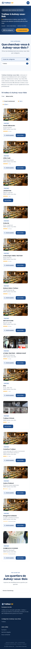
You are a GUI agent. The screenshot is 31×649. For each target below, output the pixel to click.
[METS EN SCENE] (15, 310)
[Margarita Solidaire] (15, 505)
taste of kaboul (8, 483)
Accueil (3, 26)
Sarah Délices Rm (9, 126)
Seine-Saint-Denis (11, 26)
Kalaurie (6, 223)
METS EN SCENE (8, 321)
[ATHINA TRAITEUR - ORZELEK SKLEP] (15, 342)
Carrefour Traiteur (9, 449)
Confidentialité (21, 642)
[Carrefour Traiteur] (15, 438)
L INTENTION (7, 191)
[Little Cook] (15, 147)
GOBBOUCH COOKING (10, 548)
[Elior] (15, 375)
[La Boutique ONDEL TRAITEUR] (15, 245)
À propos (4, 630)
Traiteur (8, 3)
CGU (16, 642)
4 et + (21, 101)
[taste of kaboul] (15, 472)
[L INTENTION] (15, 180)
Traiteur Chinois (8, 418)
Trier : (3, 96)
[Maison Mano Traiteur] (15, 277)
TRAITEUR (6, 123)
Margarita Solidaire (10, 516)
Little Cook (6, 158)
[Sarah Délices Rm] (15, 115)
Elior (4, 386)
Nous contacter (6, 634)
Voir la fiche (20, 135)
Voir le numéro (10, 135)
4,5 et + (6, 104)
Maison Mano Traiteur (10, 288)
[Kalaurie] (15, 212)
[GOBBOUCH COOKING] (15, 537)
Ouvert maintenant (9, 101)
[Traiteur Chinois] (15, 407)
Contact (24, 644)
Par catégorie (9, 30)
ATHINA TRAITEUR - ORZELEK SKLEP (14, 353)
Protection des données (11, 644)
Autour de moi (23, 30)
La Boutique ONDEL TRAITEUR (12, 256)
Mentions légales (6, 632)
